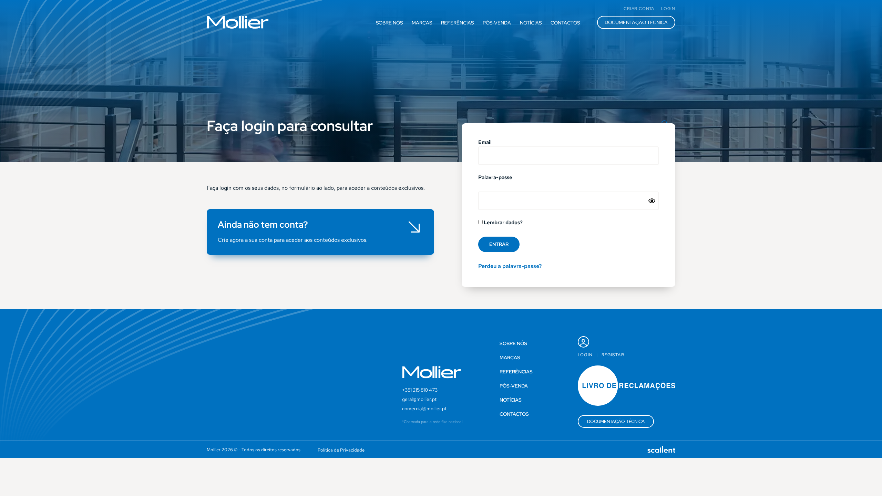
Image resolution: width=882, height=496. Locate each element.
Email (485, 143)
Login (585, 355)
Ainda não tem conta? (263, 224)
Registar (613, 355)
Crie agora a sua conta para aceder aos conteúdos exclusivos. (293, 240)
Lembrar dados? (503, 223)
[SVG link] (238, 22)
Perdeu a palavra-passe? (510, 266)
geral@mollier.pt (419, 399)
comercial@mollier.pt (424, 408)
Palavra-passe (495, 178)
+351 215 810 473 (420, 390)
